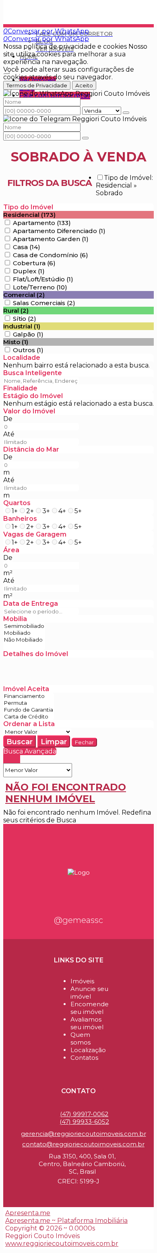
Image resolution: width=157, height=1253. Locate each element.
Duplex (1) (29, 271)
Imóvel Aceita (26, 689)
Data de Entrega (30, 603)
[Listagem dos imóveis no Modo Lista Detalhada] (11, 759)
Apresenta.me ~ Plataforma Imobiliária (66, 1220)
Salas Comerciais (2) (44, 303)
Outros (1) (28, 350)
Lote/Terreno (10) (40, 287)
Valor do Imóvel (29, 411)
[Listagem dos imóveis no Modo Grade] (6, 759)
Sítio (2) (24, 318)
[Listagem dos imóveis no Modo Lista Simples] (17, 759)
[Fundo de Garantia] (28, 709)
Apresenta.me (27, 1213)
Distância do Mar (31, 449)
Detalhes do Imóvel (35, 654)
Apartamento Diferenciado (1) (59, 231)
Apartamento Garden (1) (51, 239)
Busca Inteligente (32, 373)
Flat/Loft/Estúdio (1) (43, 279)
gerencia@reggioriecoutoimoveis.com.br (83, 1133)
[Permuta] (28, 703)
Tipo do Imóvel (28, 207)
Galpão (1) (28, 334)
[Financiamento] (28, 696)
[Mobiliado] (24, 633)
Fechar (84, 742)
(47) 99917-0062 (84, 1114)
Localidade (21, 357)
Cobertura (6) (34, 263)
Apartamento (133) (42, 223)
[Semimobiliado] (24, 626)
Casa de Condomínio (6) (50, 255)
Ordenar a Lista (29, 724)
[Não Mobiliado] (24, 639)
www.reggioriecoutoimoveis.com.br (61, 1243)
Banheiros (20, 518)
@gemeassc (78, 920)
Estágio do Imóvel (33, 396)
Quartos (17, 503)
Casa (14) (26, 247)
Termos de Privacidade (36, 85)
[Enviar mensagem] (126, 112)
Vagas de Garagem (34, 534)
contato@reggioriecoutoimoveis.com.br (83, 1144)
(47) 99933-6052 (84, 1121)
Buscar (19, 741)
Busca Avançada (29, 751)
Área (11, 550)
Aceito (84, 85)
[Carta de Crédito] (28, 716)
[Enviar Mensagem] (85, 138)
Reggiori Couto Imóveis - (47, 7)
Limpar (54, 741)
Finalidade (20, 388)
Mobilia (15, 619)
